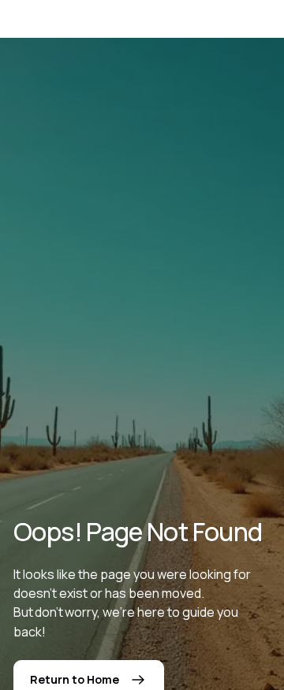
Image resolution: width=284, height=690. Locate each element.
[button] (217, 22)
